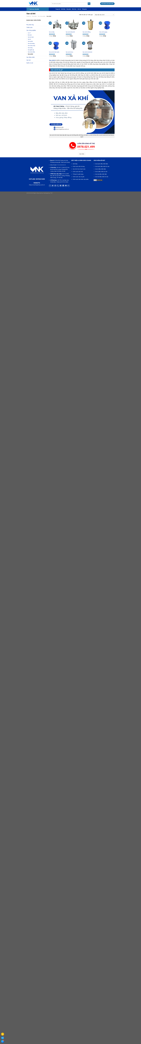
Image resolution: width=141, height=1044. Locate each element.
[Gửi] (89, 3)
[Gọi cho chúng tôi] (58, 185)
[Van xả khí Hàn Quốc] (56, 44)
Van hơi (28, 60)
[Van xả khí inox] (73, 44)
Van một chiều (31, 52)
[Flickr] (68, 185)
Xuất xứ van (29, 63)
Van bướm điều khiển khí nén (102, 166)
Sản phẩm (68, 9)
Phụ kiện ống (30, 24)
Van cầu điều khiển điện (101, 174)
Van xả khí (30, 54)
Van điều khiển (30, 57)
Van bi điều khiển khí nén (101, 171)
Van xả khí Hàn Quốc (54, 52)
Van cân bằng (31, 43)
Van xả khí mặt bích (87, 52)
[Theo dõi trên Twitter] (52, 185)
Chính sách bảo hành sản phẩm (81, 179)
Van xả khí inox (69, 52)
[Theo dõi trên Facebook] (50, 185)
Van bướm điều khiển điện (101, 163)
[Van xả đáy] (56, 24)
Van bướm (30, 41)
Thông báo (84, 9)
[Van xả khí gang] (107, 24)
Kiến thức (74, 9)
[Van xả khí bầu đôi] (73, 24)
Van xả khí (52, 60)
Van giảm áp (31, 49)
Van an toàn (31, 37)
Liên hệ (79, 9)
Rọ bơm (30, 35)
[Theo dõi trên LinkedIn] (63, 185)
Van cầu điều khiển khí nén (101, 176)
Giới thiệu (63, 9)
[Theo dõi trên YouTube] (66, 185)
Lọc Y (29, 32)
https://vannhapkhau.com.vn (37, 185)
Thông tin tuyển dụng (78, 174)
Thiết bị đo (29, 27)
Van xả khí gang (103, 32)
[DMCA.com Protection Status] (98, 180)
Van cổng (30, 47)
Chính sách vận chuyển (78, 176)
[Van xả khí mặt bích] (90, 44)
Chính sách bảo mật (78, 171)
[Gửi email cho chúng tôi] (55, 185)
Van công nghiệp (41, 16)
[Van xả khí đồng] (90, 24)
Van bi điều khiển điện (100, 169)
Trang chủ (57, 9)
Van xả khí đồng (86, 32)
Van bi (29, 39)
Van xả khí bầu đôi (70, 32)
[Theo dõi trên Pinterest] (60, 185)
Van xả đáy (51, 32)
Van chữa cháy (31, 45)
